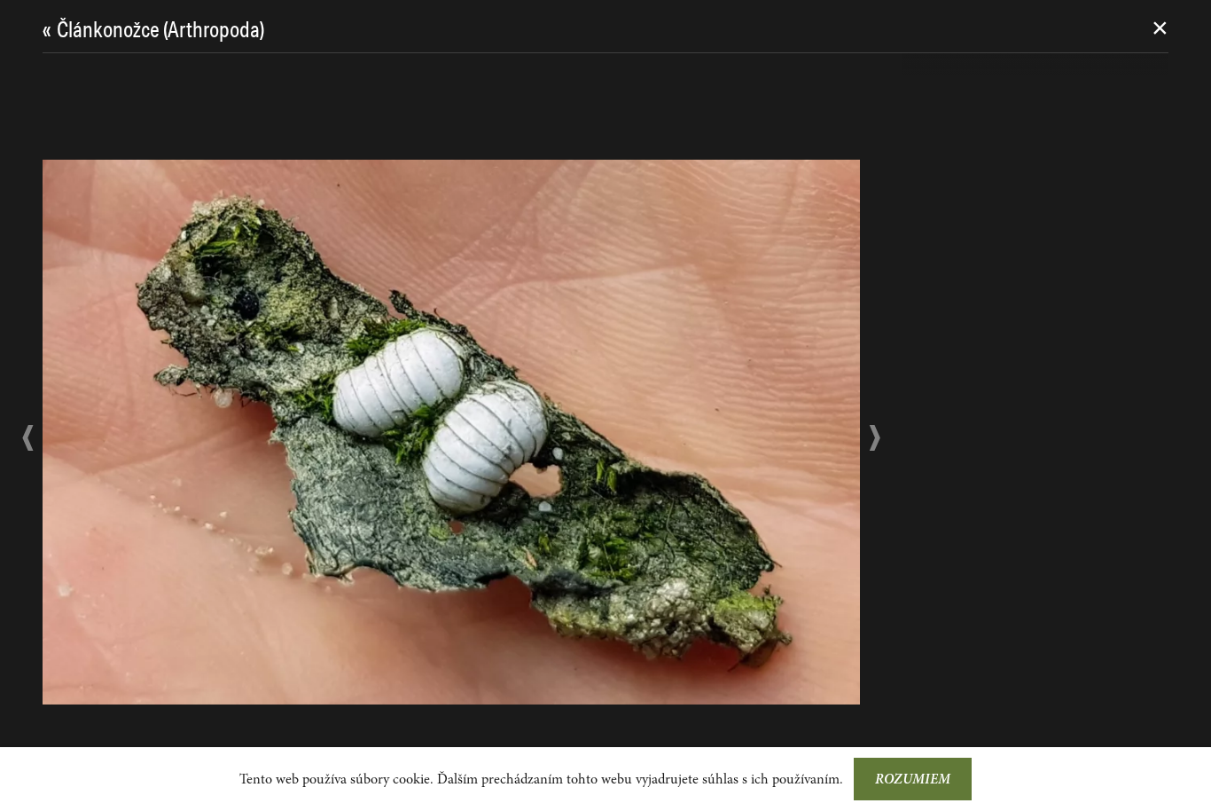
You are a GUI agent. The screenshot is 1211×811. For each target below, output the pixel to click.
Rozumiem (912, 779)
